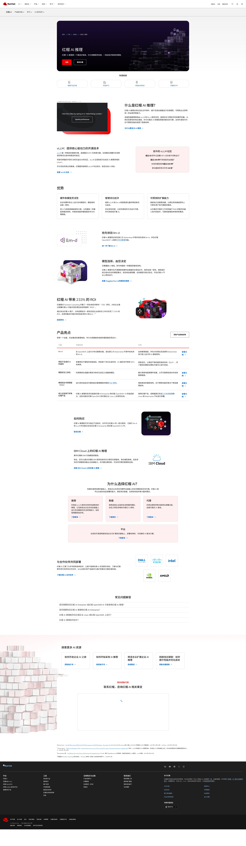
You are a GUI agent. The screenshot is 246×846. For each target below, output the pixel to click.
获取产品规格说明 (180, 335)
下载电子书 (174, 86)
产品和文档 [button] (18, 12)
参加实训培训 (140, 86)
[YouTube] (170, 833)
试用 (66, 62)
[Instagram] (183, 833)
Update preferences (82, 119)
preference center (107, 784)
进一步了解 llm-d (108, 246)
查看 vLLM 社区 (63, 172)
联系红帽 (80, 62)
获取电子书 (69, 664)
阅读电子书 (100, 664)
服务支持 (225, 4)
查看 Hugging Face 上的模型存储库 (115, 281)
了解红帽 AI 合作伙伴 (65, 575)
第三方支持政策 (167, 394)
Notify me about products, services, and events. (99, 778)
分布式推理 (121, 240)
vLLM (59, 153)
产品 (69, 34)
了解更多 (74, 517)
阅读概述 (131, 664)
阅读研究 (60, 320)
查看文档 (184, 353)
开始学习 (106, 86)
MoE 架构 (112, 383)
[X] (179, 833)
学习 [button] (28, 12)
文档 (218, 4)
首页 (63, 34)
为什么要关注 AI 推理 (133, 128)
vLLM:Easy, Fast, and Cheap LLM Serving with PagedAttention (84, 819)
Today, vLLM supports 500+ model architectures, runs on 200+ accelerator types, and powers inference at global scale (97, 814)
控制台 (213, 4)
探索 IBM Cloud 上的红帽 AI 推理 (86, 468)
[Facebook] (174, 833)
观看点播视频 (164, 664)
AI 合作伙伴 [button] (39, 12)
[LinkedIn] (165, 833)
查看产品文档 (72, 86)
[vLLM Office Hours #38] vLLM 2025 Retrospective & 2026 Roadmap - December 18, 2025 (89, 811)
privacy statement (125, 784)
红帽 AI (9, 12)
